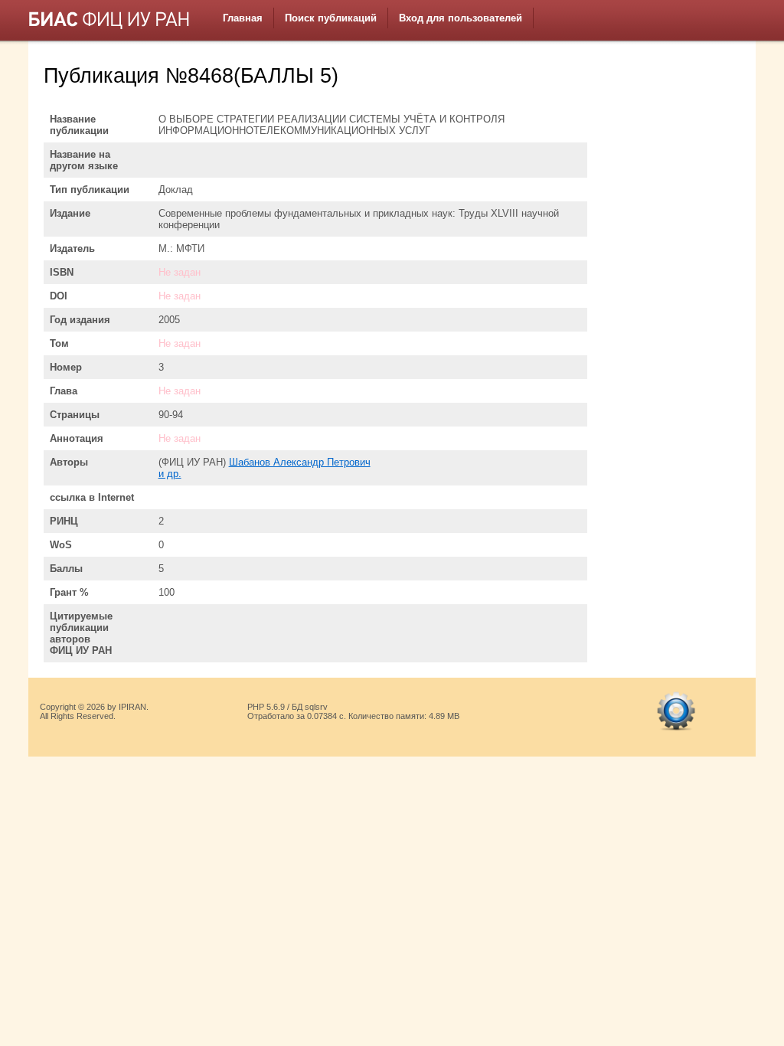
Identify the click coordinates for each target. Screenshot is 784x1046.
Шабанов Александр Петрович (300, 462)
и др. (169, 473)
